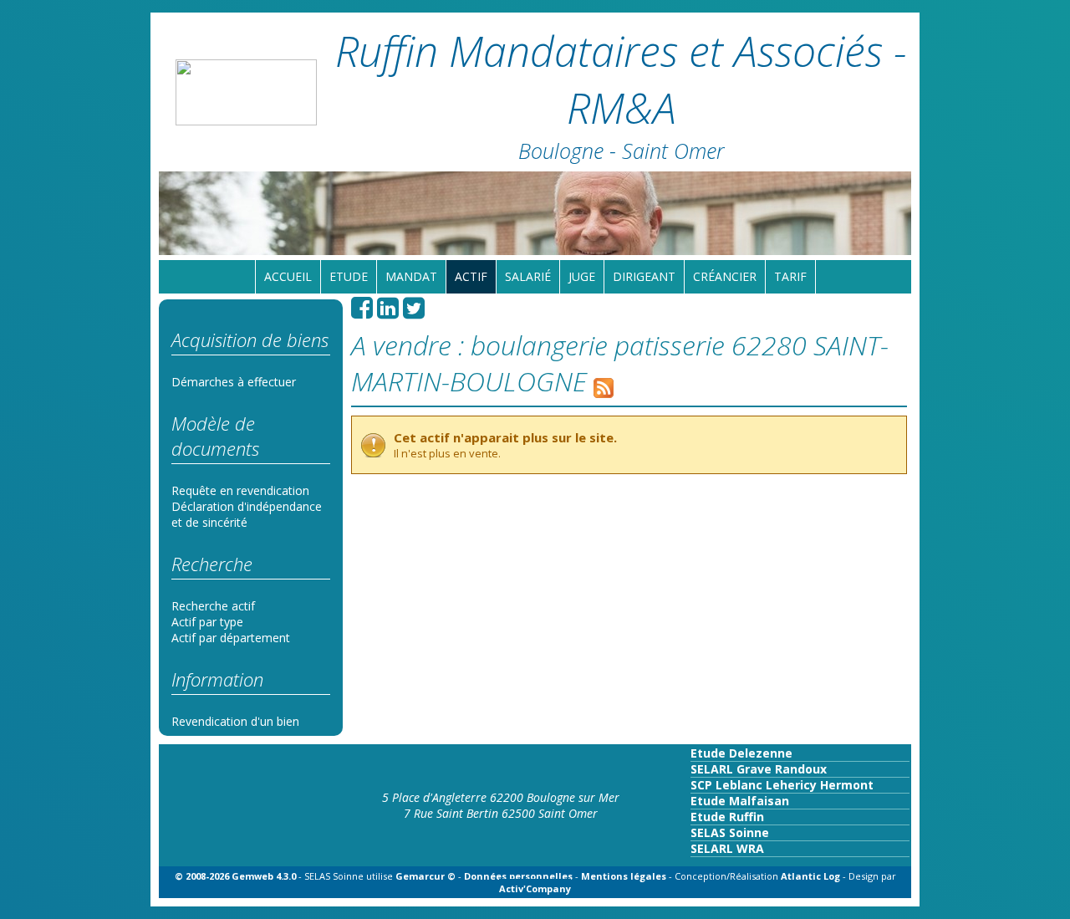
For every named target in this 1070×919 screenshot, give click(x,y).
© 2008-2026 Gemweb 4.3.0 (235, 876)
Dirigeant (644, 276)
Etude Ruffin (727, 817)
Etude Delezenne (741, 753)
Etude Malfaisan (739, 801)
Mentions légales (623, 876)
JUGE (581, 276)
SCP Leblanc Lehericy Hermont (782, 785)
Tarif (790, 276)
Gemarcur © (425, 876)
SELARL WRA (727, 848)
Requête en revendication (240, 490)
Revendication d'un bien (235, 721)
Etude (348, 276)
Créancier (725, 276)
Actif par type (207, 622)
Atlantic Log (812, 876)
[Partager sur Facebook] (362, 312)
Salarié (528, 276)
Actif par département (230, 638)
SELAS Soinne (729, 832)
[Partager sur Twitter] (414, 312)
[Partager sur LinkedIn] (388, 312)
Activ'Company (535, 888)
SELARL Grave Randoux (758, 769)
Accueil (288, 276)
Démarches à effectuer (233, 382)
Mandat (411, 276)
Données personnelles (518, 876)
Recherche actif (213, 606)
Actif (471, 276)
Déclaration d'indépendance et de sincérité (246, 514)
